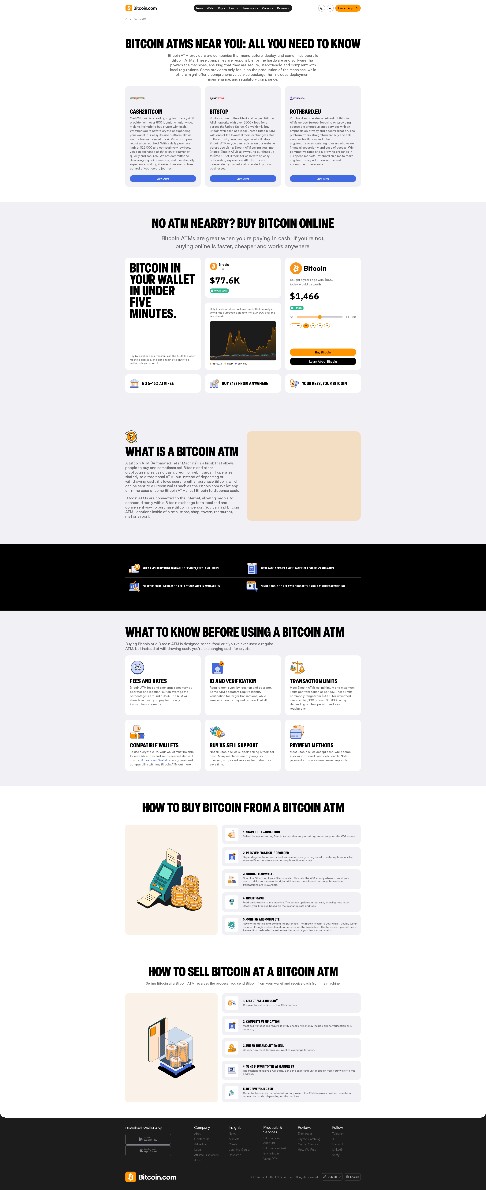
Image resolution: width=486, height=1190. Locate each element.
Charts (233, 1144)
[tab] (296, 325)
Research (235, 1155)
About (198, 1133)
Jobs (197, 1160)
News (232, 1133)
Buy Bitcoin (271, 1153)
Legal (197, 1149)
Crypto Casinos (308, 1144)
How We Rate (307, 1149)
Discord (337, 1144)
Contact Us (201, 1139)
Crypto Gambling (309, 1139)
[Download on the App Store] (148, 1150)
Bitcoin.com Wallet (154, 760)
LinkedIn (337, 1149)
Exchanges (305, 1133)
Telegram (338, 1133)
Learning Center (239, 1149)
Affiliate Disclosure (206, 1155)
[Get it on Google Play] (148, 1139)
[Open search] (330, 8)
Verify (336, 1155)
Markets (234, 1139)
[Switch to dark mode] (321, 8)
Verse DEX (270, 1159)
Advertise (200, 1144)
